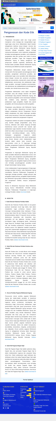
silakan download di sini (21, 240)
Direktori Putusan (45, 46)
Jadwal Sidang (44, 48)
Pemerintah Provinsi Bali (39, 411)
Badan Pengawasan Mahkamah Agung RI (41, 400)
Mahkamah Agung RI (38, 391)
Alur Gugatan (44, 44)
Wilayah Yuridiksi (44, 35)
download (23, 192)
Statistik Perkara (44, 40)
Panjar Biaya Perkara (46, 50)
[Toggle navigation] (52, 4)
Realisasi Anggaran (45, 42)
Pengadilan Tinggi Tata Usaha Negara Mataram (40, 406)
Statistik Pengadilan (45, 38)
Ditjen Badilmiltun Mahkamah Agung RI (42, 395)
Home (5, 28)
